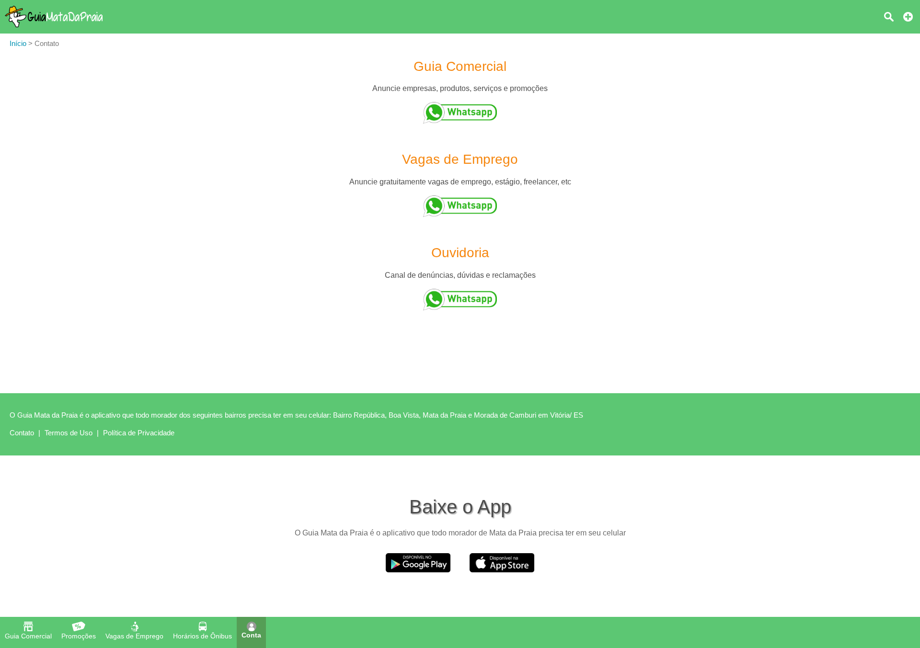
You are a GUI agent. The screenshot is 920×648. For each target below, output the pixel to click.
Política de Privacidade (138, 433)
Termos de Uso (68, 433)
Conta (251, 635)
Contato (22, 433)
